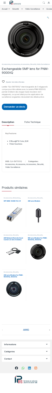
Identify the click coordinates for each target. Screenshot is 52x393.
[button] (48, 17)
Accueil (4, 9)
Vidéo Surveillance (32, 9)
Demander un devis (14, 106)
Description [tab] (8, 122)
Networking (16, 198)
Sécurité (15, 9)
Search (43, 2)
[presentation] (49, 330)
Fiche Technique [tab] (32, 122)
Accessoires (6, 64)
